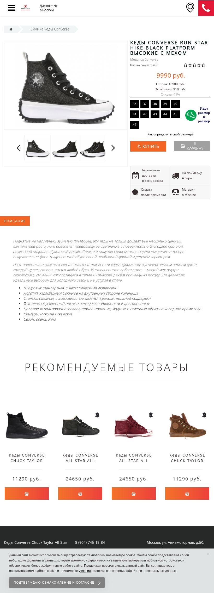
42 (145, 114)
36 (134, 104)
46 (134, 124)
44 (165, 114)
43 (155, 114)
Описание (15, 221)
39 (165, 104)
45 (175, 114)
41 (134, 114)
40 (175, 104)
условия (85, 571)
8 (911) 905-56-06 (206, 8)
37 (145, 104)
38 (155, 104)
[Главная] (11, 29)
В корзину (195, 146)
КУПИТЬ (150, 146)
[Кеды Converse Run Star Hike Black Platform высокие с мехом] (37, 148)
